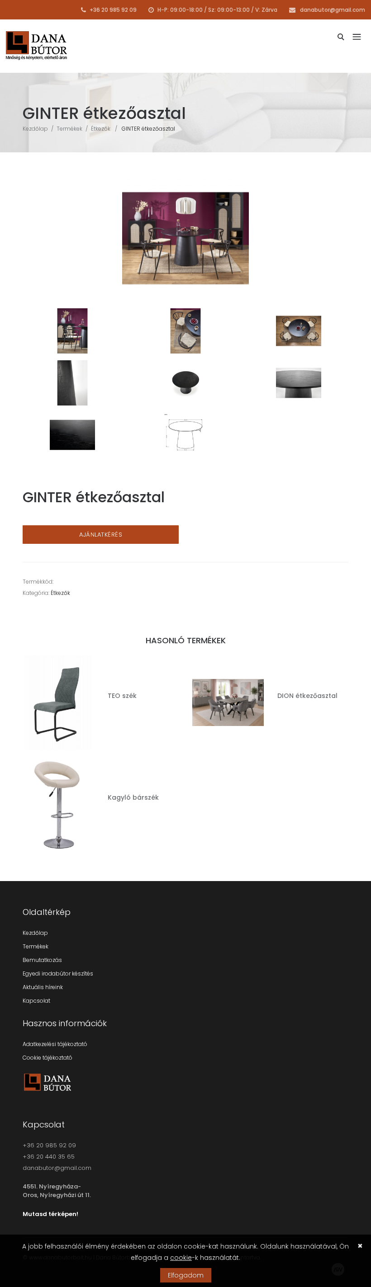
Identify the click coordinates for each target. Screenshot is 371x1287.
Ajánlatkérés (100, 534)
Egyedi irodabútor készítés (58, 973)
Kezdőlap (35, 128)
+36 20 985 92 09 (112, 10)
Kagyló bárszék (133, 797)
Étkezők (100, 128)
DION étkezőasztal (307, 695)
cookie (181, 1257)
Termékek (69, 128)
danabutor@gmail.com (332, 10)
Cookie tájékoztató (47, 1057)
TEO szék (122, 695)
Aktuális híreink (43, 987)
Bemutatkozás (42, 960)
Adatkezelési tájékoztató (55, 1044)
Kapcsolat (36, 1000)
